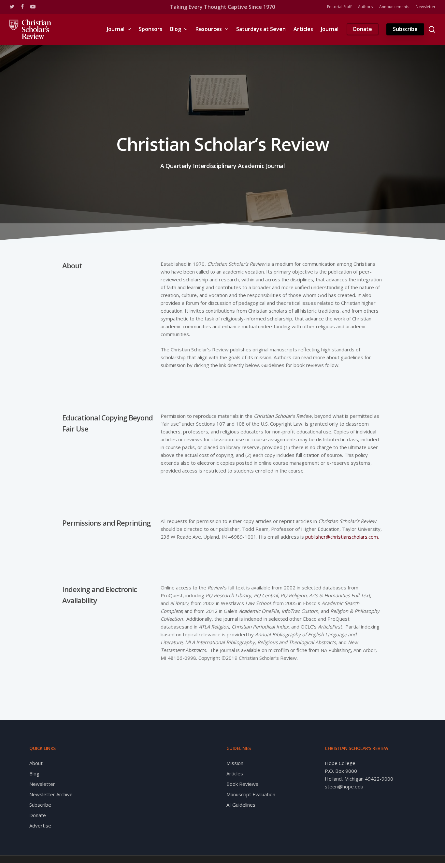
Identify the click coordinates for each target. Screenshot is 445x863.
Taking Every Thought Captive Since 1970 (222, 6)
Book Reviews (242, 784)
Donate (37, 815)
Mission (234, 763)
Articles (234, 773)
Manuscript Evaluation (250, 794)
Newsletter (42, 784)
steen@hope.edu (344, 786)
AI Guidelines (240, 804)
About (36, 763)
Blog (34, 773)
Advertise (40, 825)
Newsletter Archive (51, 794)
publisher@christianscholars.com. (342, 536)
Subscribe (40, 804)
